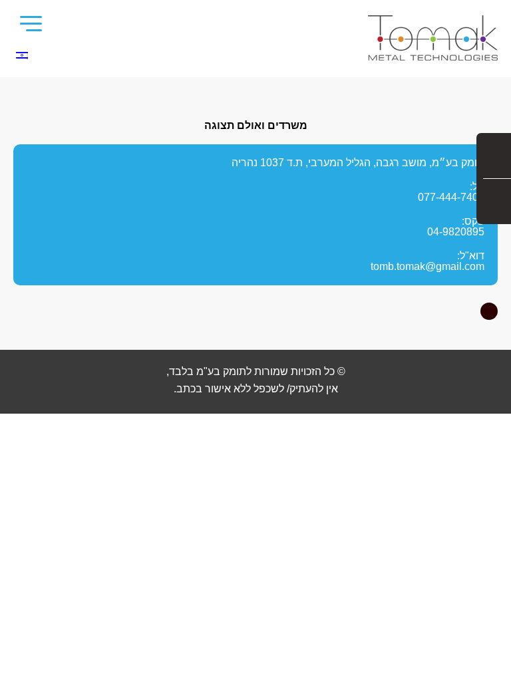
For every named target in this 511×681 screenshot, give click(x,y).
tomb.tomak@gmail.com (427, 266)
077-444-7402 (451, 197)
